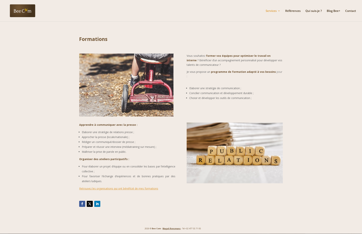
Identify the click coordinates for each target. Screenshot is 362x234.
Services (271, 11)
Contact (350, 11)
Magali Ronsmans (172, 228)
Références (293, 11)
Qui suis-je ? (313, 11)
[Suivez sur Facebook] (82, 204)
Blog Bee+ (333, 11)
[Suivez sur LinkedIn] (97, 204)
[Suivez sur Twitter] (90, 204)
